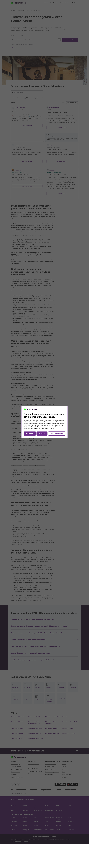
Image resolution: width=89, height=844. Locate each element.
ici (43, 427)
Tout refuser (42, 433)
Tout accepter (29, 433)
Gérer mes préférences (57, 433)
